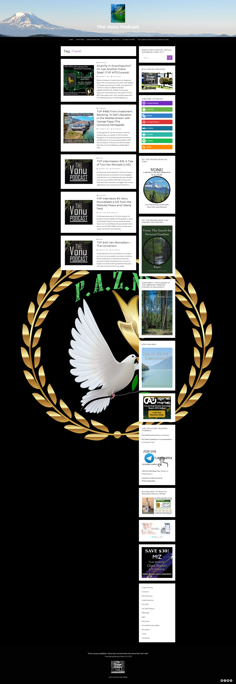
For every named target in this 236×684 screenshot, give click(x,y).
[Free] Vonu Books (93, 39)
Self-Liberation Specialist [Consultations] (153, 39)
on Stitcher (149, 128)
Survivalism (146, 630)
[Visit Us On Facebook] (224, 680)
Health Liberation (148, 600)
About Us (115, 39)
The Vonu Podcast (118, 27)
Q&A (143, 617)
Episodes (106, 39)
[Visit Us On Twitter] (221, 680)
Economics (102, 108)
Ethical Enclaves (147, 596)
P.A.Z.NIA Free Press (149, 435)
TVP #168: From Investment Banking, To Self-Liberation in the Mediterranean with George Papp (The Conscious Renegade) (114, 118)
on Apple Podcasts (152, 103)
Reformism (145, 621)
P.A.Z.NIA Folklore (148, 609)
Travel (100, 158)
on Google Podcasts (152, 122)
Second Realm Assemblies (150, 625)
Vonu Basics (102, 62)
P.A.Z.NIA (145, 604)
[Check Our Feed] (230, 680)
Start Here (80, 39)
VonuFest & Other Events (151, 478)
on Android (149, 109)
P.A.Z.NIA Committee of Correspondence (157, 439)
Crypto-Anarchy (147, 588)
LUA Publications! (128, 39)
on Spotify (149, 141)
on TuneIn (149, 134)
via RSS (148, 147)
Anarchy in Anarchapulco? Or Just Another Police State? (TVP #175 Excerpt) (114, 69)
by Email (149, 115)
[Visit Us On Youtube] (227, 680)
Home (71, 39)
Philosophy (102, 195)
